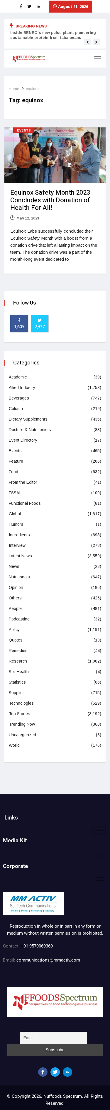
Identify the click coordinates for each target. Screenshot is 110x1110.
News (14, 566)
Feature (16, 461)
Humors (16, 524)
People (15, 608)
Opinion (16, 587)
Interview (17, 545)
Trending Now (22, 724)
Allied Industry (22, 387)
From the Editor (23, 482)
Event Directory (23, 440)
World (14, 745)
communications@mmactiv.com (47, 960)
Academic (18, 377)
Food (13, 471)
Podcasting (19, 619)
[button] (87, 42)
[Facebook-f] (43, 1072)
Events (24, 130)
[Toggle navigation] (98, 58)
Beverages (19, 398)
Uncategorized (22, 734)
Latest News (20, 556)
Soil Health (19, 671)
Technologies (21, 703)
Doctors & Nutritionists (30, 429)
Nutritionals (19, 577)
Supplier (16, 692)
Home (14, 89)
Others (15, 598)
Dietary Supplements (28, 419)
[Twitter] (55, 1072)
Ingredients (19, 534)
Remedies (18, 650)
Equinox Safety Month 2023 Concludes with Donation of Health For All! (50, 200)
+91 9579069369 (37, 946)
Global (15, 513)
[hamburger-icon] (99, 830)
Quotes (16, 640)
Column (16, 408)
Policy (14, 629)
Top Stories (19, 713)
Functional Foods (25, 503)
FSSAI (14, 492)
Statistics (17, 682)
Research (18, 661)
